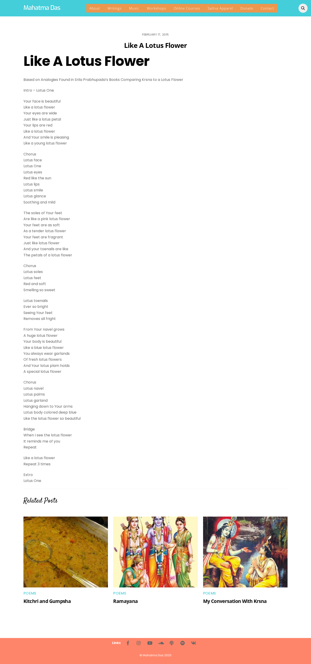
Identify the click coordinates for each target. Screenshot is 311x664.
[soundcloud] (160, 642)
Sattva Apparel (220, 8)
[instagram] (138, 642)
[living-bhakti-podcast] (171, 642)
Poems (29, 593)
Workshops (156, 8)
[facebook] (128, 642)
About (94, 8)
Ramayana (125, 601)
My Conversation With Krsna (235, 601)
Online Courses (187, 8)
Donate (246, 8)
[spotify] (182, 642)
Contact (267, 8)
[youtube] (149, 642)
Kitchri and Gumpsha (47, 601)
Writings (114, 8)
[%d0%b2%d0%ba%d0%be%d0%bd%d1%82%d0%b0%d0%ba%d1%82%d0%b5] (193, 642)
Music (134, 8)
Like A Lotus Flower (155, 45)
